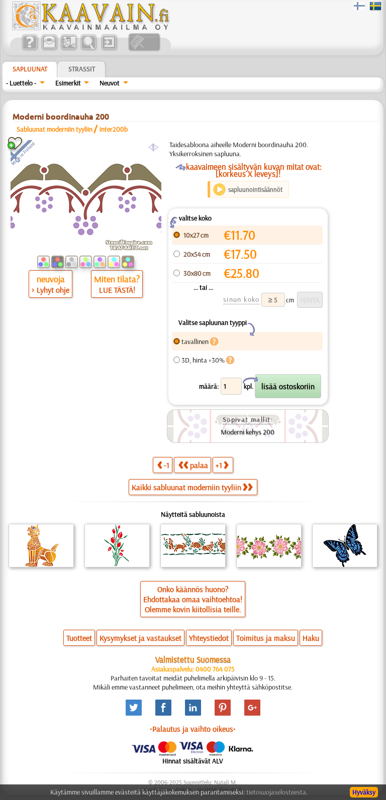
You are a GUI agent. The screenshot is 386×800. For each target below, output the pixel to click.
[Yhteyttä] (49, 48)
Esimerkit (68, 82)
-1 (166, 465)
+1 (219, 465)
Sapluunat (30, 68)
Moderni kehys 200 (247, 431)
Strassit (81, 68)
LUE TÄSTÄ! (117, 290)
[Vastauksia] (29, 48)
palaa (199, 465)
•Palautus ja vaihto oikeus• (193, 729)
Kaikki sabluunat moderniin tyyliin (186, 487)
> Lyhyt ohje (50, 290)
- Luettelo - (21, 82)
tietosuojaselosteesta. (277, 791)
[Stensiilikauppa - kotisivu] (90, 27)
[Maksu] (68, 48)
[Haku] (88, 48)
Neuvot (110, 82)
